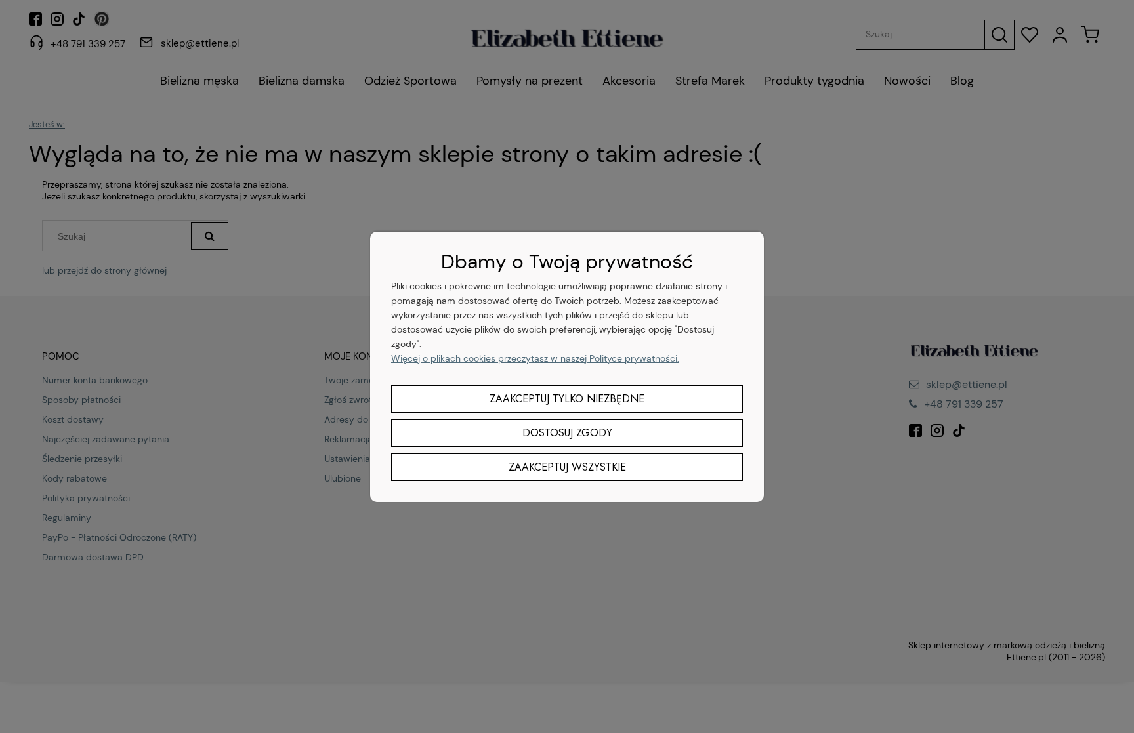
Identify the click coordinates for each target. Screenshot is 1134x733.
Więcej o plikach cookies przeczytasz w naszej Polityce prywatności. (535, 358)
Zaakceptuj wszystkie (567, 466)
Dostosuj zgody (567, 432)
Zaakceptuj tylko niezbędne (567, 398)
